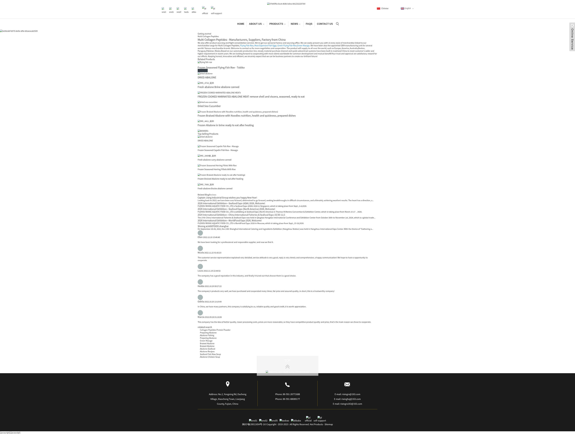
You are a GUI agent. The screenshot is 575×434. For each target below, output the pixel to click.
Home (240, 24)
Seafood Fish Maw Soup (210, 354)
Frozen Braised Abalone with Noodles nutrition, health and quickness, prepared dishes (247, 115)
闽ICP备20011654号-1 (253, 424)
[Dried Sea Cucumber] (208, 102)
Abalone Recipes (207, 351)
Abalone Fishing (207, 335)
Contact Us (325, 24)
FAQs (309, 24)
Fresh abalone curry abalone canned (214, 159)
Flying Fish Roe (247, 45)
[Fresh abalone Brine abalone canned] (206, 82)
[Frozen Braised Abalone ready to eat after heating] (221, 174)
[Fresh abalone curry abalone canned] (207, 155)
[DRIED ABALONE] (205, 73)
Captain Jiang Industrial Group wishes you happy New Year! (227, 197)
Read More (202, 70)
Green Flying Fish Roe (287, 45)
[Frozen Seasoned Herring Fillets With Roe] (217, 165)
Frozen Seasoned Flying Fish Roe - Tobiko (221, 67)
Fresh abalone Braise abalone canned (215, 188)
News (294, 24)
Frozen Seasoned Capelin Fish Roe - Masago (218, 150)
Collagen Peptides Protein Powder (215, 330)
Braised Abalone (207, 343)
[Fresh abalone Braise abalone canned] (206, 184)
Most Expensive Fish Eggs (265, 45)
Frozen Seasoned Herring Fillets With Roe (217, 169)
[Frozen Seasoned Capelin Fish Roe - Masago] (218, 146)
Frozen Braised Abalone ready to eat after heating (220, 178)
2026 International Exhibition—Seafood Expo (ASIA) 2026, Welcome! (231, 203)
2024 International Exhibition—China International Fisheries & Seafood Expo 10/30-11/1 (241, 214)
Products (276, 24)
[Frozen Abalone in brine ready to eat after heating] (206, 121)
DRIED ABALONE (207, 77)
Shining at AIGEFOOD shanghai (213, 226)
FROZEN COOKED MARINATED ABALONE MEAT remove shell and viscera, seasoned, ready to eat (251, 96)
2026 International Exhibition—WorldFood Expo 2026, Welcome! (230, 220)
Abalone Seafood (207, 348)
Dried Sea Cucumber (209, 106)
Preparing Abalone (208, 332)
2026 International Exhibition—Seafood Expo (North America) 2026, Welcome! (236, 208)
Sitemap (329, 424)
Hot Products (316, 424)
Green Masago (303, 45)
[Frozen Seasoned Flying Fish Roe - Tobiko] (205, 62)
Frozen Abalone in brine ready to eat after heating (226, 125)
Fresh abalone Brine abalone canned (218, 87)
